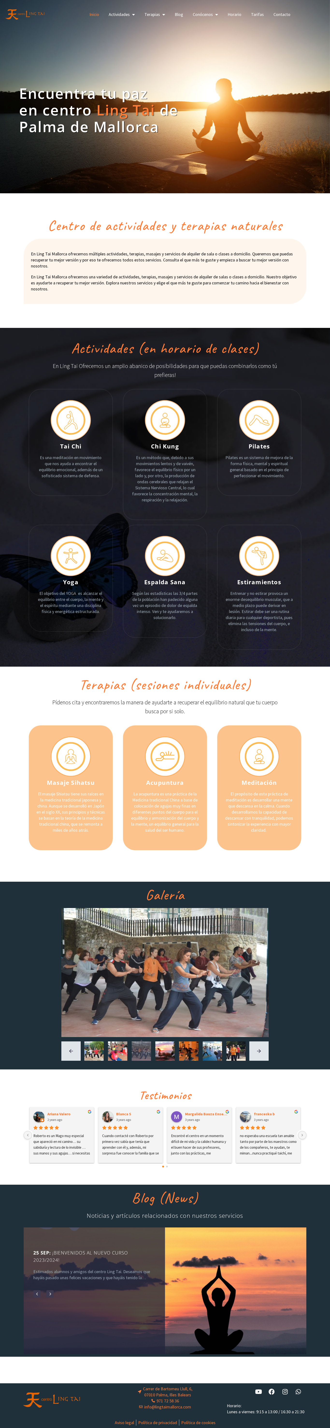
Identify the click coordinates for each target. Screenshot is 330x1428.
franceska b (128, 1113)
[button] (37, 1300)
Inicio (94, 14)
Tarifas (257, 14)
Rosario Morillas (269, 1113)
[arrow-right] (259, 1051)
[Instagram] (285, 1392)
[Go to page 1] (167, 1167)
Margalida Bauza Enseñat (70, 1113)
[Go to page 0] (163, 1166)
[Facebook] (272, 1392)
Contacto (281, 14)
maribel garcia (199, 1113)
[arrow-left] (71, 1051)
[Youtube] (258, 1392)
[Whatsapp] (298, 1392)
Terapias (152, 14)
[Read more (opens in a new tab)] (71, 442)
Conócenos (203, 14)
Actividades (119, 14)
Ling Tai (125, 110)
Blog (179, 14)
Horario (234, 14)
